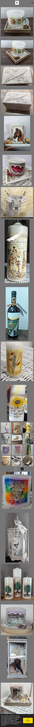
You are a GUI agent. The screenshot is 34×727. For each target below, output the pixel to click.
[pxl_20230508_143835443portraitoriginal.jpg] (5, 427)
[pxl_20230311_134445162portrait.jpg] (16, 460)
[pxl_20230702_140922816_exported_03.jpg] (28, 438)
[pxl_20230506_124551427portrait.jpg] (5, 449)
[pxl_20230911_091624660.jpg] (28, 449)
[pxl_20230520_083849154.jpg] (5, 438)
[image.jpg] (28, 460)
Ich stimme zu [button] (28, 720)
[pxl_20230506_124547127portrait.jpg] (16, 449)
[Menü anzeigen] (32, 3)
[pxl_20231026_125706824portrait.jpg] (5, 460)
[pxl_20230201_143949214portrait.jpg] (28, 427)
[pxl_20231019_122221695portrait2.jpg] (16, 427)
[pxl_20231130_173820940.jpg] (16, 438)
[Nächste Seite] (22, 469)
